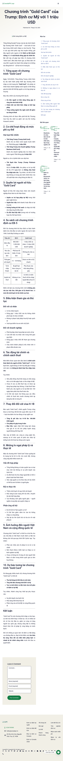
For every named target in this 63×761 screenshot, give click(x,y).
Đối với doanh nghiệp (47, 76)
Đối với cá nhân (45, 72)
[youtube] (20, 751)
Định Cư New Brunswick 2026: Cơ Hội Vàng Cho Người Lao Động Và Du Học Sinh (47, 180)
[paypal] (51, 751)
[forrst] (49, 751)
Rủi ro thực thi (45, 97)
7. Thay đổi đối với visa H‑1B (49, 85)
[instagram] (8, 751)
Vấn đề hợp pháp (46, 94)
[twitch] (14, 751)
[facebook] (3, 751)
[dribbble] (26, 751)
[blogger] (37, 751)
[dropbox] (54, 751)
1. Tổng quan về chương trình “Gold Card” (50, 42)
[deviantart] (43, 751)
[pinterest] (11, 751)
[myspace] (40, 751)
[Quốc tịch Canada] (52, 126)
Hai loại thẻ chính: (46, 52)
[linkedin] (23, 751)
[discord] (31, 751)
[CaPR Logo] (4, 722)
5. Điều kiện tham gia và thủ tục (50, 68)
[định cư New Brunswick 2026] (42, 166)
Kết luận (43, 115)
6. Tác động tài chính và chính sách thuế (50, 80)
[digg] (34, 751)
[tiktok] (17, 751)
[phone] (3, 753)
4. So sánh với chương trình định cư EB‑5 (50, 62)
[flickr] (29, 751)
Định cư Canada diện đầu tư (46, 128)
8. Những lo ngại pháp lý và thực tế (50, 89)
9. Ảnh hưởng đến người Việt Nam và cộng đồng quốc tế (50, 105)
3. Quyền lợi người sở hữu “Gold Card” (50, 57)
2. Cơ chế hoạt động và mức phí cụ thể (50, 48)
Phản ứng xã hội (46, 100)
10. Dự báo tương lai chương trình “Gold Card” (50, 110)
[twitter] (6, 751)
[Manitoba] (42, 126)
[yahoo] (46, 751)
